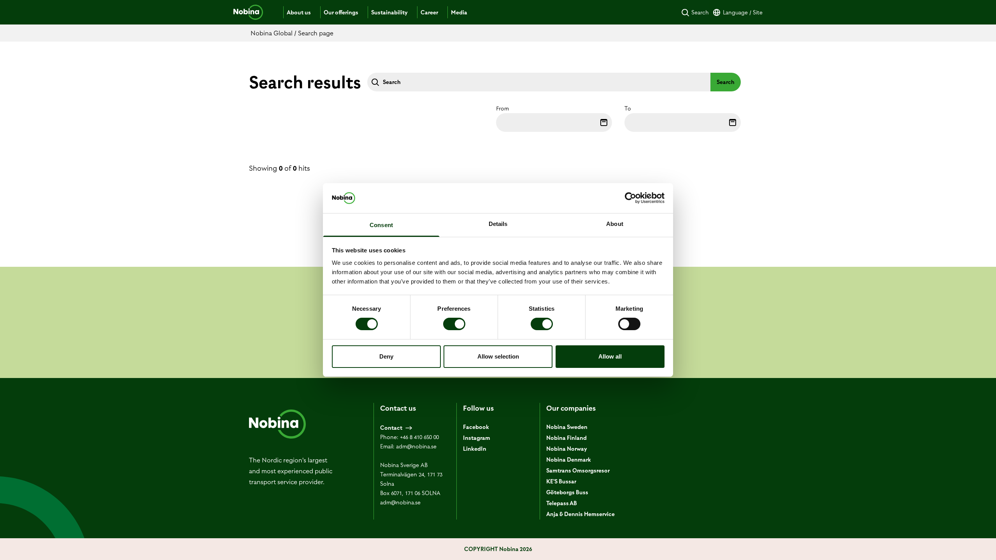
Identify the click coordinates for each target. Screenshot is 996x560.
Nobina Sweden (566, 427)
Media (459, 12)
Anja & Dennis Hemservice (580, 514)
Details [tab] (498, 223)
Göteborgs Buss (567, 492)
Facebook (476, 427)
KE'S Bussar (561, 481)
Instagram (476, 438)
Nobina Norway (566, 449)
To (627, 108)
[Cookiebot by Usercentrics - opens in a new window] (630, 198)
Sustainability (389, 12)
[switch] (454, 324)
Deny (386, 356)
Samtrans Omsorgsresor (578, 470)
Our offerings (341, 12)
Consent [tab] (381, 225)
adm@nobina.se (416, 446)
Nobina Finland (566, 438)
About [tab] (614, 223)
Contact (391, 428)
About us (299, 12)
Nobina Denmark (568, 460)
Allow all (610, 356)
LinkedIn (474, 449)
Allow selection (498, 356)
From (502, 108)
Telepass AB (561, 503)
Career (429, 12)
